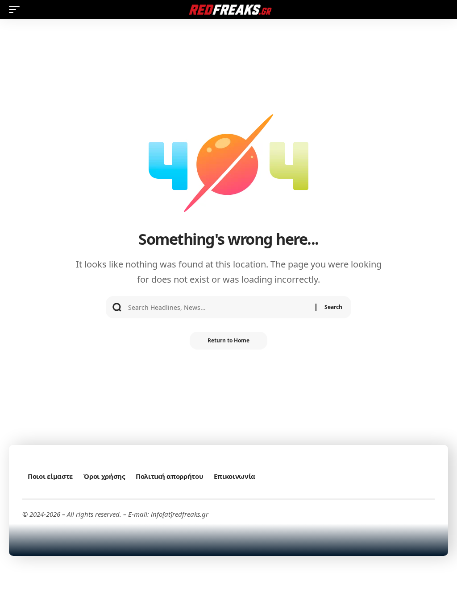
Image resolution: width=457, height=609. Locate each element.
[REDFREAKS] (228, 9)
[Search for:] (218, 307)
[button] (16, 9)
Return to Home (228, 340)
